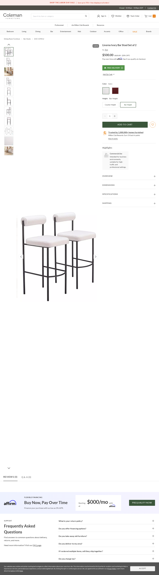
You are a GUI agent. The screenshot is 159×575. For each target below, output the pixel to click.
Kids (79, 31)
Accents (107, 31)
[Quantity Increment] (114, 116)
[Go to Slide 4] (8, 81)
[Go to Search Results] (86, 16)
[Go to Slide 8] (8, 121)
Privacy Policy (111, 569)
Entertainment (65, 31)
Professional (59, 25)
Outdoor (93, 31)
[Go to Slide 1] (8, 51)
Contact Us (151, 8)
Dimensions (108, 185)
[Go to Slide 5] (8, 91)
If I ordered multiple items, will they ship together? (81, 551)
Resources (100, 25)
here (21, 571)
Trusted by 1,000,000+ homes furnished (125, 132)
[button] (101, 16)
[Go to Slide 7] (8, 111)
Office (121, 31)
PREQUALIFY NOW (142, 503)
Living (24, 31)
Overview (107, 176)
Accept (142, 568)
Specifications (110, 194)
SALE (135, 32)
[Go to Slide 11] (8, 150)
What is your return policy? (71, 521)
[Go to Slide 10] (8, 140)
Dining (37, 31)
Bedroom (10, 31)
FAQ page (37, 545)
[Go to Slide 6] (8, 101)
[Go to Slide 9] (8, 131)
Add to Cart (125, 125)
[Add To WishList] (153, 125)
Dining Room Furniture (12, 39)
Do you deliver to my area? (70, 543)
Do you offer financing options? (72, 528)
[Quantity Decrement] (104, 116)
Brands (148, 31)
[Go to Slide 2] (8, 61)
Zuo (106, 50)
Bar (51, 31)
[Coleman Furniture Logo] (12, 18)
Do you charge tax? (67, 559)
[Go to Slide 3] (8, 71)
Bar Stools (27, 39)
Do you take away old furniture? (73, 536)
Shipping (107, 203)
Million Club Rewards (80, 25)
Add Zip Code (107, 74)
